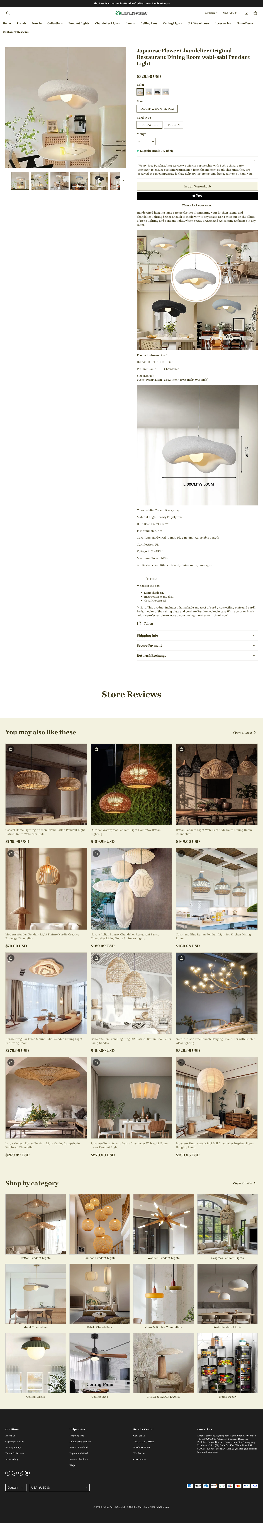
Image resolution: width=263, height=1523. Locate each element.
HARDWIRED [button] (149, 124)
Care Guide (139, 1459)
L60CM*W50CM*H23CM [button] (157, 108)
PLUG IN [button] (174, 124)
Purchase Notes (141, 1447)
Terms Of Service (14, 1453)
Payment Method (78, 1453)
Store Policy (11, 1459)
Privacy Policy (13, 1447)
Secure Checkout (78, 1459)
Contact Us (139, 1435)
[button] (7, 13)
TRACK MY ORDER (143, 1441)
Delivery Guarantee (80, 1441)
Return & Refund (78, 1447)
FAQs (72, 1465)
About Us (10, 1435)
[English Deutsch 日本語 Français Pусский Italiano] (15, 1487)
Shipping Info (76, 1435)
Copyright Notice (14, 1441)
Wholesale (139, 1453)
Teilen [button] (148, 623)
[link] (55, 23)
